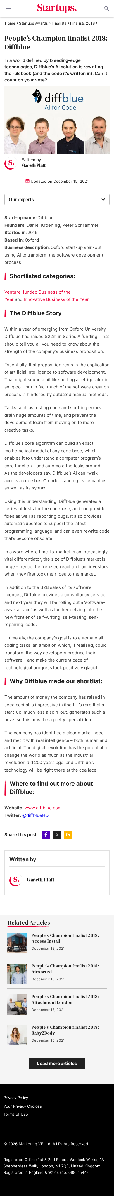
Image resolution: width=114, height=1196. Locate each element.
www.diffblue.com (42, 807)
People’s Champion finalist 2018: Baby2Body (65, 1030)
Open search (106, 8)
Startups (57, 8)
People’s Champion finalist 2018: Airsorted (65, 969)
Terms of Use (16, 1114)
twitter (57, 835)
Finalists (59, 23)
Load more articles (57, 1063)
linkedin (68, 835)
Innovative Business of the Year (56, 299)
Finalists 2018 (82, 23)
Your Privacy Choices (23, 1106)
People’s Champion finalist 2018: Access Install (65, 938)
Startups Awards (33, 23)
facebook (46, 835)
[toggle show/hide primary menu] (8, 8)
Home (10, 23)
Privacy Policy (16, 1097)
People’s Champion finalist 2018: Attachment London (65, 999)
